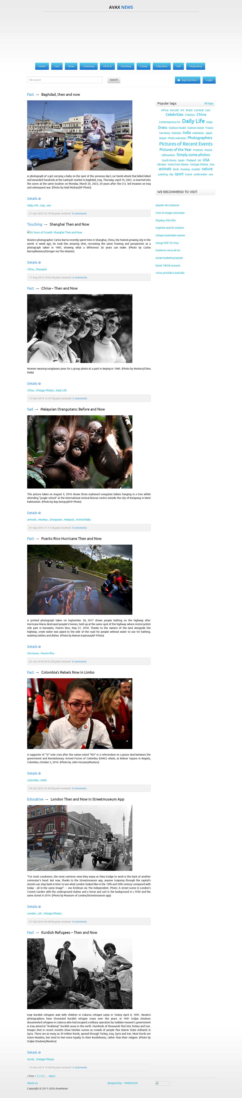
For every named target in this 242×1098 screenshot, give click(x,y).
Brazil (189, 110)
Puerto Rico (47, 653)
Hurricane (33, 653)
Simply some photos (193, 155)
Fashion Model (177, 127)
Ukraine (161, 164)
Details (32, 198)
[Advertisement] (121, 36)
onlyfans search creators (170, 227)
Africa (164, 110)
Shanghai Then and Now (69, 224)
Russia (208, 149)
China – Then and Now (59, 288)
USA (206, 160)
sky (171, 174)
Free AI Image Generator (170, 212)
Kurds (30, 1059)
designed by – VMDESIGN (123, 1083)
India (187, 133)
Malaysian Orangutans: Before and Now (72, 409)
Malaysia (69, 519)
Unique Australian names (170, 235)
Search (114, 79)
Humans (176, 132)
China (30, 269)
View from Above (178, 164)
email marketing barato (169, 257)
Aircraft (174, 110)
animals (31, 519)
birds (176, 169)
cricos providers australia (170, 272)
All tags (208, 103)
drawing (185, 169)
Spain (181, 160)
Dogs (209, 121)
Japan (208, 132)
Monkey (42, 519)
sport (179, 174)
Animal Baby (83, 519)
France (209, 127)
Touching (34, 224)
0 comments (79, 213)
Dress (162, 128)
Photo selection (177, 138)
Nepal (162, 138)
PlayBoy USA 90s (165, 220)
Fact (30, 94)
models (195, 169)
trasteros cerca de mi (168, 250)
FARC (43, 780)
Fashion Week (196, 127)
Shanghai (41, 269)
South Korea (169, 160)
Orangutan (55, 519)
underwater (200, 174)
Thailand (191, 160)
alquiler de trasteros (167, 205)
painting (163, 174)
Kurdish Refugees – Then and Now (69, 932)
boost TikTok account (168, 265)
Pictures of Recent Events (185, 143)
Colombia (32, 780)
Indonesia (198, 132)
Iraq (42, 205)
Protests (198, 149)
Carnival (198, 110)
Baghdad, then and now (60, 94)
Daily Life (32, 205)
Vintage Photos (45, 390)
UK (39, 913)
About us (32, 1083)
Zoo (212, 164)
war (48, 205)
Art (182, 110)
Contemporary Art (169, 121)
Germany (164, 132)
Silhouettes (168, 155)
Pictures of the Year (175, 150)
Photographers (200, 138)
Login (209, 79)
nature (207, 169)
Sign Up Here (189, 79)
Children (190, 114)
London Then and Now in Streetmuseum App (87, 799)
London (31, 913)
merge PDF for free (167, 242)
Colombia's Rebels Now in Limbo (67, 672)
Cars (207, 110)
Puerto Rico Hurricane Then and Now (71, 539)
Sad (30, 409)
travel (188, 174)
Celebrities (174, 115)
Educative (35, 799)
